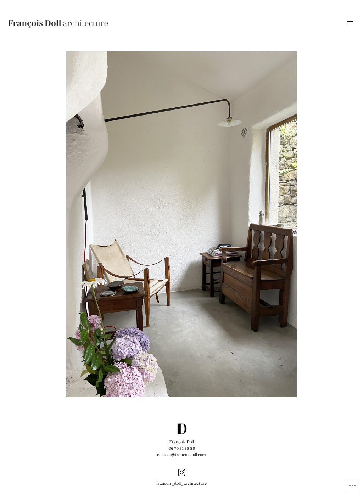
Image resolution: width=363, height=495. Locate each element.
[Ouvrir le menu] (350, 22)
